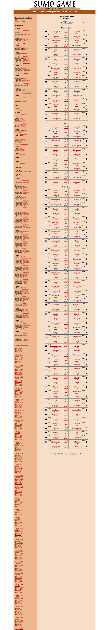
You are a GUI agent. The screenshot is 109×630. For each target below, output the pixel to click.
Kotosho (26, 73)
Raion (24, 301)
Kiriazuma (25, 48)
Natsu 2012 (18, 503)
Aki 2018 (17, 433)
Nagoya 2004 (19, 587)
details (66, 32)
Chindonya (24, 212)
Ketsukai (25, 171)
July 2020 (18, 414)
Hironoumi (26, 83)
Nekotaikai (25, 181)
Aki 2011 (17, 511)
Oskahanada (26, 313)
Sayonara (24, 321)
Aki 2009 (17, 530)
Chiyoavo (25, 243)
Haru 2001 (18, 624)
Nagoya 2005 (19, 576)
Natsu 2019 (18, 425)
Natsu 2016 (18, 458)
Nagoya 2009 (19, 531)
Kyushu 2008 (19, 539)
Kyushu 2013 (19, 487)
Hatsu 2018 (18, 439)
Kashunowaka (25, 180)
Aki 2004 (17, 586)
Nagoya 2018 (19, 434)
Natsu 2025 (18, 359)
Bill (24, 43)
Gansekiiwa (25, 203)
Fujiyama (26, 85)
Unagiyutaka (26, 298)
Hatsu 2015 (18, 473)
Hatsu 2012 (18, 506)
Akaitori (24, 322)
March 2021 (18, 406)
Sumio (24, 79)
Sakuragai (25, 299)
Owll (24, 244)
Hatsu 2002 (18, 614)
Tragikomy (26, 41)
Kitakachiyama (24, 144)
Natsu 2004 (18, 589)
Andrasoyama (26, 70)
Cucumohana (23, 124)
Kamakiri (25, 277)
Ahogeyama (23, 139)
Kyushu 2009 (19, 528)
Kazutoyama (26, 57)
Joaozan (25, 266)
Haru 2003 (18, 602)
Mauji (24, 90)
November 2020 (19, 410)
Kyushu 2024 (19, 366)
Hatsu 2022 (18, 396)
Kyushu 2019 (19, 420)
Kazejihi (25, 332)
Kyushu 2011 (19, 509)
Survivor (25, 56)
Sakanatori (25, 327)
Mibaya (21, 148)
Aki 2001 (17, 619)
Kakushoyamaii (22, 54)
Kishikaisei (24, 198)
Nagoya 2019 (19, 423)
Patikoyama (25, 289)
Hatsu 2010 (18, 525)
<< (48, 22)
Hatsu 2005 (18, 581)
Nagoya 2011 (19, 512)
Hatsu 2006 (18, 570)
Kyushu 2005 (19, 573)
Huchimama (22, 163)
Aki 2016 (17, 455)
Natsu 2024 (18, 371)
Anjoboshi (24, 309)
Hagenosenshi (26, 175)
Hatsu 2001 (18, 625)
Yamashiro (25, 30)
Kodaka (25, 252)
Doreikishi (25, 281)
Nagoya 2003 (19, 598)
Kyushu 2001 (19, 618)
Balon (24, 186)
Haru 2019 (18, 426)
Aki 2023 (17, 378)
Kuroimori (26, 71)
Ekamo (24, 300)
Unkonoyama (26, 84)
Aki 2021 (17, 401)
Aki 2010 (17, 519)
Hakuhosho (25, 260)
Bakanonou (26, 311)
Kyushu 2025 (19, 355)
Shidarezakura (26, 328)
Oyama (24, 263)
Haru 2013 (18, 493)
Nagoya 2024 (19, 369)
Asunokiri (25, 282)
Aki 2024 (17, 367)
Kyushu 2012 (19, 498)
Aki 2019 (17, 422)
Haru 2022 (18, 394)
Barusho (22, 135)
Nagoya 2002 (19, 610)
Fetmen (22, 132)
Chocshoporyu (27, 80)
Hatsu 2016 (18, 461)
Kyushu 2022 (19, 388)
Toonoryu (24, 232)
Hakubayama (26, 214)
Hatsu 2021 (18, 407)
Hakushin (25, 246)
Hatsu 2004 (18, 592)
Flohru (22, 38)
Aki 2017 (17, 444)
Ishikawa (25, 335)
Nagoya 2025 (19, 358)
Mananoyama (26, 60)
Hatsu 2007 (18, 559)
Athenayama (26, 63)
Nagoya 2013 (19, 490)
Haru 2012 (18, 504)
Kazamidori (25, 201)
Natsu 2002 (18, 611)
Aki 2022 (17, 390)
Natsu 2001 (18, 622)
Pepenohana (26, 267)
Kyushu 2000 (19, 629)
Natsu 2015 (18, 469)
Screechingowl (24, 39)
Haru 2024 (18, 372)
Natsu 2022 (18, 393)
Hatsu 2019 (18, 428)
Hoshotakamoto (26, 182)
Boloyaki (25, 215)
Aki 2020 (17, 412)
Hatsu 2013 (18, 495)
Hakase (25, 236)
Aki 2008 (17, 541)
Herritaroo (25, 264)
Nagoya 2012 (19, 501)
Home (16, 19)
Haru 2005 (18, 579)
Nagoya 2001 (19, 621)
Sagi (24, 81)
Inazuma (23, 126)
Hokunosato (26, 239)
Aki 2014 (17, 477)
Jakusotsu (22, 154)
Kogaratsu (23, 101)
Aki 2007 (17, 552)
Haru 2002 (18, 613)
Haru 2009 (18, 535)
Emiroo (21, 118)
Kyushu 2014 (19, 476)
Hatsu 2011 (18, 514)
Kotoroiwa (22, 142)
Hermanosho (25, 233)
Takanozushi (26, 225)
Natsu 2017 (18, 447)
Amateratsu (25, 290)
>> (83, 22)
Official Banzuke (20, 21)
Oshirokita (25, 216)
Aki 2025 (17, 356)
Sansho (25, 220)
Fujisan (21, 125)
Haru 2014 (18, 482)
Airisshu (24, 247)
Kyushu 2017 (19, 442)
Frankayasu (26, 293)
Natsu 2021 (18, 404)
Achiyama (25, 187)
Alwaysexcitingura (27, 325)
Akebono (25, 305)
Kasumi (25, 283)
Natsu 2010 (18, 522)
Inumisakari (25, 268)
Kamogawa (25, 250)
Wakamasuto (26, 61)
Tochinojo (25, 206)
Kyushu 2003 (19, 595)
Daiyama (25, 223)
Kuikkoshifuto (25, 256)
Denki (24, 303)
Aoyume (25, 304)
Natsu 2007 (18, 555)
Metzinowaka (26, 58)
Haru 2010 (18, 524)
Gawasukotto (26, 237)
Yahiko (24, 334)
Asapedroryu (26, 242)
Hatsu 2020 (18, 417)
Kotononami (23, 140)
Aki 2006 (17, 563)
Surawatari (25, 245)
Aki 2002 (17, 608)
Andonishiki (26, 91)
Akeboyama (26, 192)
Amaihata (25, 222)
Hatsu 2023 (18, 385)
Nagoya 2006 (19, 565)
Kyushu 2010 (19, 517)
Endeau (25, 205)
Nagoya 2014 (19, 479)
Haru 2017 (18, 449)
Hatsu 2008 (18, 547)
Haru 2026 (18, 350)
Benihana (25, 291)
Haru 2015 (18, 471)
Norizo (24, 49)
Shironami (25, 188)
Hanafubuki (26, 317)
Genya (24, 97)
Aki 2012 (17, 500)
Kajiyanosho (26, 273)
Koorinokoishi (26, 261)
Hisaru (24, 294)
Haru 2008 (18, 546)
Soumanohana (26, 251)
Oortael (24, 287)
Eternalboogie (26, 227)
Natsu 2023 (18, 382)
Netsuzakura (26, 269)
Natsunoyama (26, 69)
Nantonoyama (25, 231)
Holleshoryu (26, 272)
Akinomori (25, 240)
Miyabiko (25, 202)
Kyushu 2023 (19, 377)
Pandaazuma (24, 53)
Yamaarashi (26, 324)
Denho (24, 259)
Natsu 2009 (18, 533)
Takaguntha (26, 238)
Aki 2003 (17, 597)
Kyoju (24, 292)
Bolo (24, 89)
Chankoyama (27, 34)
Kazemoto (22, 150)
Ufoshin (24, 270)
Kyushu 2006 (19, 562)
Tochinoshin (26, 204)
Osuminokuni (26, 339)
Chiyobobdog (23, 121)
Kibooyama (22, 120)
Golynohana (24, 114)
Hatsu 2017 (18, 450)
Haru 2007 (18, 557)
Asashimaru (25, 77)
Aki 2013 (17, 488)
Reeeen (25, 78)
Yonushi (25, 189)
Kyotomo (25, 276)
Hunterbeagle (26, 297)
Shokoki (25, 314)
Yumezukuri (24, 67)
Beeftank (25, 193)
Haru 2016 (18, 460)
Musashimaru (25, 213)
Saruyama (25, 235)
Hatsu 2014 (18, 484)
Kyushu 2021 (19, 399)
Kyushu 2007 (19, 551)
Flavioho (25, 226)
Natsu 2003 (18, 600)
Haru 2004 (18, 590)
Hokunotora (25, 310)
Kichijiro (24, 191)
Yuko (21, 109)
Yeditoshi (22, 119)
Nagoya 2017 (19, 445)
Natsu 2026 (18, 348)
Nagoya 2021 (19, 402)
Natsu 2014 (18, 480)
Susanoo (25, 68)
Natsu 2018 (18, 436)
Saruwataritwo (26, 262)
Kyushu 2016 (19, 453)
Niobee (24, 59)
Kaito (21, 141)
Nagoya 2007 (19, 554)
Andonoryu (25, 316)
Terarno (21, 158)
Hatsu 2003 (18, 603)
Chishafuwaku (23, 130)
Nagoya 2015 (19, 468)
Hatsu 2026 (18, 351)
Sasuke (24, 197)
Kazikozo (25, 326)
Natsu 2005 (18, 578)
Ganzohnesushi (27, 92)
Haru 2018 (18, 437)
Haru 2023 (18, 383)
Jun (23, 249)
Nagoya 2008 (19, 543)
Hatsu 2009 (18, 536)
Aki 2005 (17, 574)
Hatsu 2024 (18, 374)
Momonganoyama (26, 257)
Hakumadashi (26, 219)
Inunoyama (25, 199)
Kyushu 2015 (19, 465)
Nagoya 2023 (19, 380)
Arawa (24, 296)
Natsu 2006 (18, 567)
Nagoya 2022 (19, 391)
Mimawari (25, 218)
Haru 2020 (18, 415)
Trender (23, 47)
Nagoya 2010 (19, 520)
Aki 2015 (17, 466)
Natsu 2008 (18, 544)
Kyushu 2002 (19, 606)
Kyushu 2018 (19, 431)
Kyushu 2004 (19, 584)
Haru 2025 (18, 361)
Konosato (25, 40)
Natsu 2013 (18, 492)
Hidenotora (25, 279)
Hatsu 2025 (18, 363)
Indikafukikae (26, 208)
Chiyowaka (25, 221)
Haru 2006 (18, 568)
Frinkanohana (23, 134)
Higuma (25, 274)
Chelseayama (24, 131)
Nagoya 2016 (19, 457)
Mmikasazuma (26, 280)
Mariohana (25, 315)
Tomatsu (22, 149)
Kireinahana (26, 340)
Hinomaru (25, 275)
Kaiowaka (22, 122)
